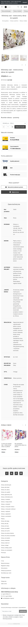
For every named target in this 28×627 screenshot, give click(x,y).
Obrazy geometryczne (6, 494)
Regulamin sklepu (5, 565)
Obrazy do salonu (5, 489)
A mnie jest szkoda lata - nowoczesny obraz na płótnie (6, 445)
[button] (25, 7)
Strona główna (5, 20)
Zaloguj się (3, 581)
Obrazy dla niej (4, 523)
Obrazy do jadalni (5, 528)
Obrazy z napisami (5, 511)
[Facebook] (7, 473)
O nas (2, 560)
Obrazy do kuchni (5, 530)
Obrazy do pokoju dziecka (7, 533)
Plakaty (3, 518)
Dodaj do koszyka (20, 126)
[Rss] (11, 473)
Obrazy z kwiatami (17, 11)
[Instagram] (21, 473)
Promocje (3, 552)
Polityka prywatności (6, 570)
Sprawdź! (25, 2)
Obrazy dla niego (5, 521)
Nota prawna (4, 568)
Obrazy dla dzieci (5, 487)
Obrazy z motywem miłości (7, 506)
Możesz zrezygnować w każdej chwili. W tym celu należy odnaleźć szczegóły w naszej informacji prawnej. (14, 616)
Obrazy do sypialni (5, 492)
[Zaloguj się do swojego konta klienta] (21, 7)
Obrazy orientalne (5, 540)
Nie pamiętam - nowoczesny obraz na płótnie (20, 445)
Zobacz (3, 452)
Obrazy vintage (4, 545)
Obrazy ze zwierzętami (6, 550)
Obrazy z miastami (5, 504)
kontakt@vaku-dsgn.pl (7, 598)
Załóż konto (4, 583)
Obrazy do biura (5, 526)
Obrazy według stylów (6, 547)
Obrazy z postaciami (6, 516)
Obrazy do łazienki (5, 538)
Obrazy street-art (5, 542)
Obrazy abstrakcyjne (6, 11)
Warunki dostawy (5, 563)
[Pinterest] (16, 473)
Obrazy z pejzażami (6, 513)
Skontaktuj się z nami (6, 573)
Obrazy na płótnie (14, 20)
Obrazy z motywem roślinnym (8, 509)
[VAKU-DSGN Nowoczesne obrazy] (7, 7)
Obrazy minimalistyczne (7, 497)
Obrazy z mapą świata (6, 501)
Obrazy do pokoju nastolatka (8, 535)
